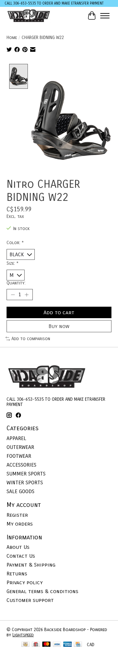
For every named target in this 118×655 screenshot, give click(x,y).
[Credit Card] (78, 645)
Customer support (30, 600)
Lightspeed (23, 635)
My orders (20, 524)
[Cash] (25, 645)
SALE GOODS (20, 491)
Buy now (59, 326)
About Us (18, 547)
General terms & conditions (42, 591)
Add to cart (59, 312)
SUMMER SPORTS (26, 474)
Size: (12, 263)
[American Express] (67, 645)
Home (12, 37)
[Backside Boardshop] (29, 15)
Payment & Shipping (31, 565)
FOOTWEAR (19, 456)
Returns (17, 573)
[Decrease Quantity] (13, 294)
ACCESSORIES (21, 465)
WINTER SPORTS (25, 482)
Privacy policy (25, 582)
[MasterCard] (46, 645)
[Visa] (57, 645)
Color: (15, 242)
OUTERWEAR (20, 447)
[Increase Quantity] (26, 294)
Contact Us (21, 556)
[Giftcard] (36, 645)
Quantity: (16, 283)
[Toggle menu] (104, 15)
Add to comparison (30, 338)
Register (17, 515)
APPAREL (16, 438)
